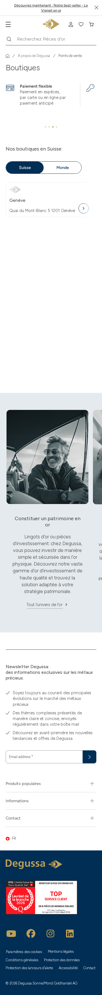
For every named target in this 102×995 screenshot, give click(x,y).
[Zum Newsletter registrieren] (89, 756)
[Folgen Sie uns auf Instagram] (50, 933)
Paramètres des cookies (24, 952)
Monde (62, 167)
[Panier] (91, 24)
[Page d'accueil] (8, 56)
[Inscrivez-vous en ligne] (71, 24)
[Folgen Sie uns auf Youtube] (11, 933)
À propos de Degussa (34, 56)
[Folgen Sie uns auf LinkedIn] (70, 933)
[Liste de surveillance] (81, 24)
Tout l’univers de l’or (45, 604)
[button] (51, 838)
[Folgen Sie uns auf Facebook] (31, 933)
